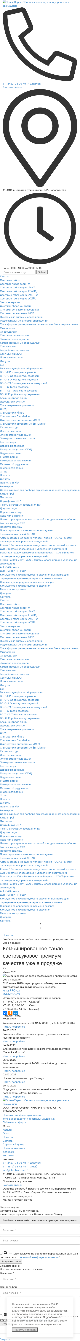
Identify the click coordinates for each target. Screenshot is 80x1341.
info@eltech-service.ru (16, 1170)
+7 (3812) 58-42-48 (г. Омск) (20, 1166)
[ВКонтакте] (5, 1013)
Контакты (8, 1155)
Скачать (7, 1140)
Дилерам (8, 1151)
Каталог (7, 1129)
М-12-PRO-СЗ (11, 990)
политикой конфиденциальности (39, 1257)
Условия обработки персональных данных (29, 1118)
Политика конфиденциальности (22, 1115)
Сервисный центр (13, 1144)
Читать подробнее (14, 1026)
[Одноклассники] (10, 1013)
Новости (8, 935)
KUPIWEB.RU (41, 1199)
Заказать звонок (12, 87)
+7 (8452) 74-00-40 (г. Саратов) (22, 83)
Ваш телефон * (9, 1287)
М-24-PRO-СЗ (11, 994)
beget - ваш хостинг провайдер (22, 1203)
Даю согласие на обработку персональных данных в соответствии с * (39, 1255)
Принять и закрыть (25, 1329)
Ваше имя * (7, 1273)
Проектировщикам (14, 1148)
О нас (6, 1133)
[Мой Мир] (15, 1013)
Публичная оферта (14, 1122)
